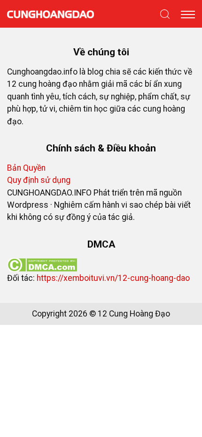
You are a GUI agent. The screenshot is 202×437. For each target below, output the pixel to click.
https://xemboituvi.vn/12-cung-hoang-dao (113, 278)
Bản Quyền (26, 168)
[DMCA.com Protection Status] (42, 264)
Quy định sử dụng (38, 180)
